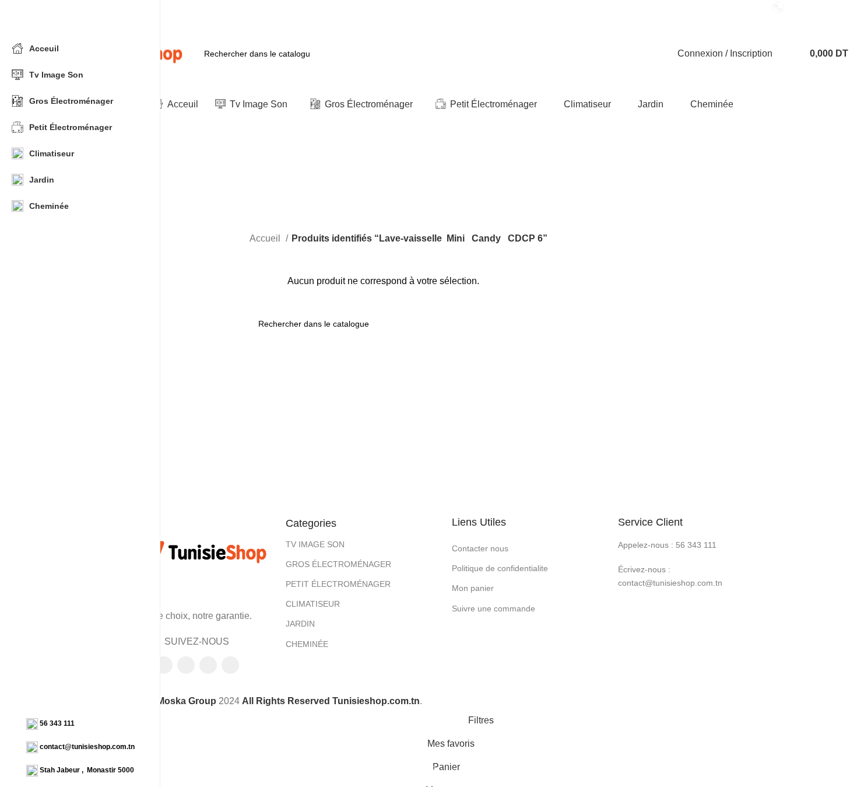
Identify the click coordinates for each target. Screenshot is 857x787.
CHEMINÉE (307, 644)
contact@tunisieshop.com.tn (87, 747)
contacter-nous (817, 7)
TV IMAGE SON (315, 544)
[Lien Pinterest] (230, 665)
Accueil (266, 238)
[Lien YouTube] (208, 665)
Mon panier (473, 588)
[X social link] (164, 665)
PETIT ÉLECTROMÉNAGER (338, 584)
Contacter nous (480, 548)
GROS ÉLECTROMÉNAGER (338, 564)
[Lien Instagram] (186, 665)
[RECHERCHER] (323, 53)
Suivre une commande (493, 608)
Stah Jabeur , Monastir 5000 (87, 770)
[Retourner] (292, 156)
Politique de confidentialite (500, 568)
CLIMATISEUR (313, 603)
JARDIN (300, 623)
